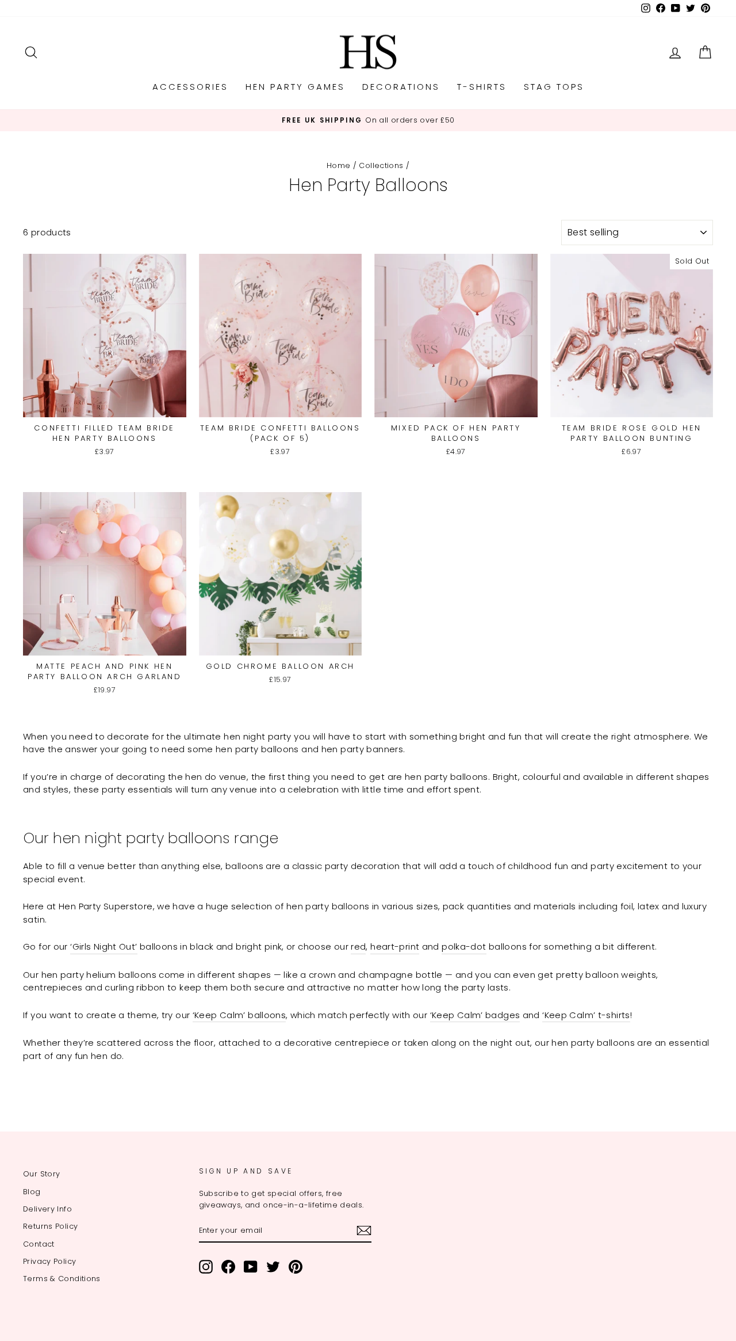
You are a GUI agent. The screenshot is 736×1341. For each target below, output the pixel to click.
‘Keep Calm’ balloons (239, 1015)
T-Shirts (482, 87)
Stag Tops (554, 87)
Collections (381, 165)
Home (339, 165)
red (358, 946)
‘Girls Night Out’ (103, 946)
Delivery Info (47, 1209)
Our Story (41, 1174)
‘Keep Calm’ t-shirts (586, 1015)
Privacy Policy (49, 1261)
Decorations (401, 87)
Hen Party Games (295, 87)
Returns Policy (50, 1226)
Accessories (190, 87)
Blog (32, 1192)
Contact (39, 1244)
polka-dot (464, 946)
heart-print (394, 946)
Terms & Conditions (62, 1278)
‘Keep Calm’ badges (475, 1015)
